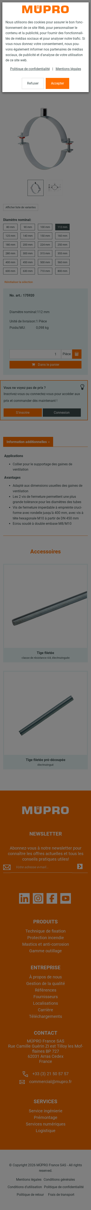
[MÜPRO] (45, 9)
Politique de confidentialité (30, 69)
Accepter (57, 83)
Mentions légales (68, 69)
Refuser (33, 83)
